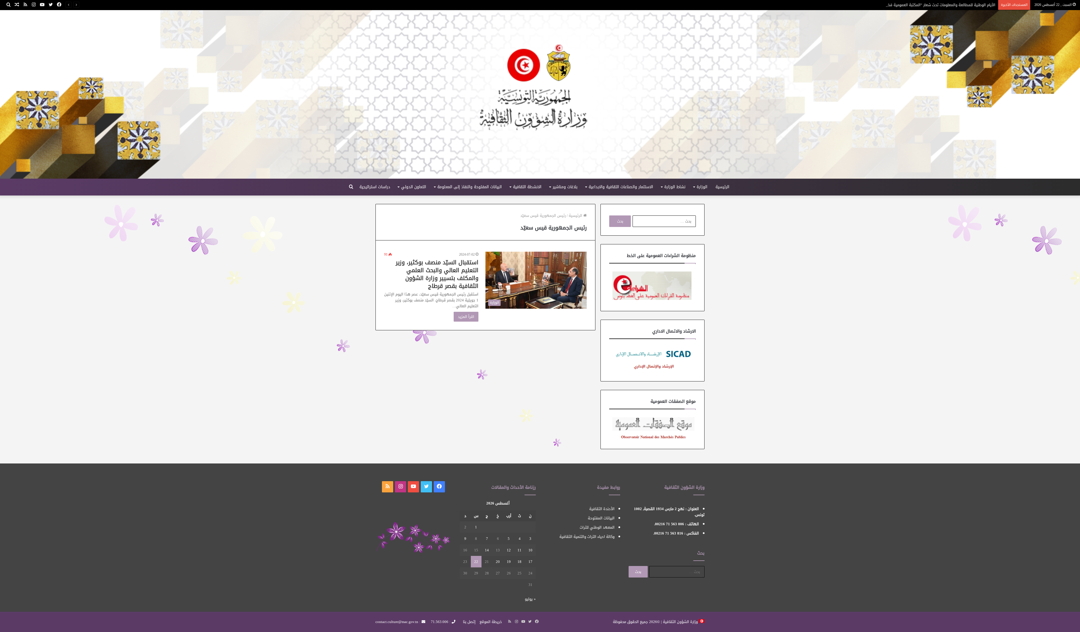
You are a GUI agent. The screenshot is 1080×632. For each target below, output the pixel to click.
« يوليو (530, 599)
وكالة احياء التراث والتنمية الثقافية (587, 536)
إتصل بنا (469, 621)
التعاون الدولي (413, 187)
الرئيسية (722, 187)
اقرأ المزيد (466, 316)
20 (498, 561)
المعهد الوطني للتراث (597, 527)
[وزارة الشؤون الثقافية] (540, 94)
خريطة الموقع (491, 621)
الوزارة (702, 187)
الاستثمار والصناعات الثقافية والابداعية (621, 187)
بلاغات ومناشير (565, 187)
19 (509, 561)
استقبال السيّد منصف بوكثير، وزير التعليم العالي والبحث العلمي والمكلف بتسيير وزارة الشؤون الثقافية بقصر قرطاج (437, 274)
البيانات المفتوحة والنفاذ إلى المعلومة (469, 187)
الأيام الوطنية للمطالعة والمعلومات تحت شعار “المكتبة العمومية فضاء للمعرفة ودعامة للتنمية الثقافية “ (912, 4)
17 (530, 561)
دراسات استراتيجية (374, 187)
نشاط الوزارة (674, 187)
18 (519, 561)
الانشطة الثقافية (527, 187)
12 (509, 550)
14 (487, 550)
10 (530, 550)
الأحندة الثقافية (602, 508)
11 (519, 550)
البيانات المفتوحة (601, 518)
